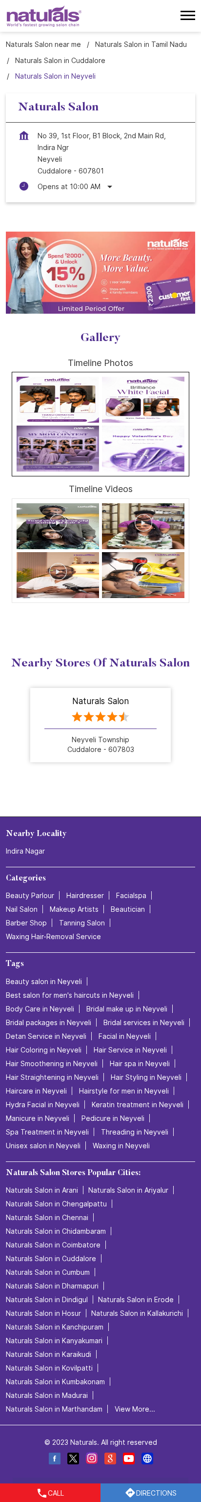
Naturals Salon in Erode (136, 1299)
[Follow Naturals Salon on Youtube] (128, 1460)
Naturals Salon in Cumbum (48, 1271)
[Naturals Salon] (44, 16)
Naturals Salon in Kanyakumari (54, 1340)
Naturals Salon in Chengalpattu (56, 1203)
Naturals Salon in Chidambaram (56, 1230)
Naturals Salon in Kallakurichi (137, 1313)
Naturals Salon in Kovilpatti (49, 1367)
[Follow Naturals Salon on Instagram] (91, 1460)
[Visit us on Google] (109, 1460)
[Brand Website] (147, 1460)
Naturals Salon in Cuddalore (51, 1258)
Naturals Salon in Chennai (47, 1217)
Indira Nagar (25, 851)
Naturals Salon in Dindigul (47, 1299)
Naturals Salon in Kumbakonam (55, 1381)
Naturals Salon (100, 701)
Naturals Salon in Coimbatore (53, 1244)
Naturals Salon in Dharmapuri (52, 1285)
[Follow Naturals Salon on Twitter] (72, 1460)
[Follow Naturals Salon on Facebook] (54, 1460)
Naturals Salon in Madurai (47, 1395)
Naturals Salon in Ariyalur (128, 1189)
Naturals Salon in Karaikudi (48, 1354)
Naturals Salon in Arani (42, 1189)
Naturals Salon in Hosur (43, 1313)
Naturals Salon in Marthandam (54, 1408)
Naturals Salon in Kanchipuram (54, 1326)
